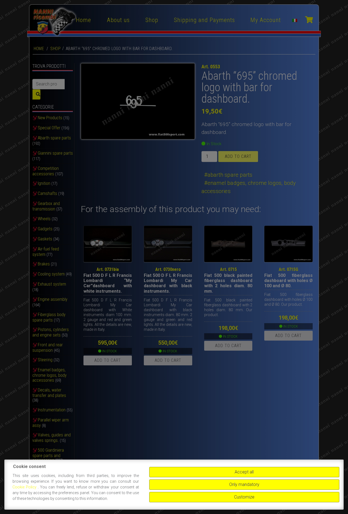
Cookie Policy (25, 487)
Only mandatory (244, 484)
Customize (244, 497)
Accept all (244, 472)
